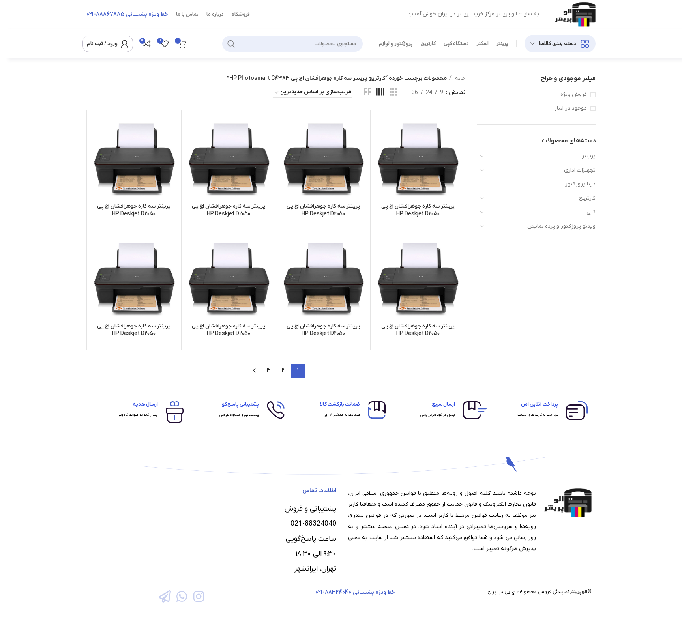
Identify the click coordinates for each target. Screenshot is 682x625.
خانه (459, 78)
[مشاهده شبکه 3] (393, 92)
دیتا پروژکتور (580, 184)
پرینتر (589, 156)
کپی (591, 212)
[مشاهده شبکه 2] (367, 92)
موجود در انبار (571, 108)
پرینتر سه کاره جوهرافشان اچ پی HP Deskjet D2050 (418, 210)
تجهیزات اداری (580, 170)
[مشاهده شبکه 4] (380, 92)
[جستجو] (231, 44)
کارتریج (587, 198)
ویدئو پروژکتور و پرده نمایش (561, 226)
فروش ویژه (573, 94)
